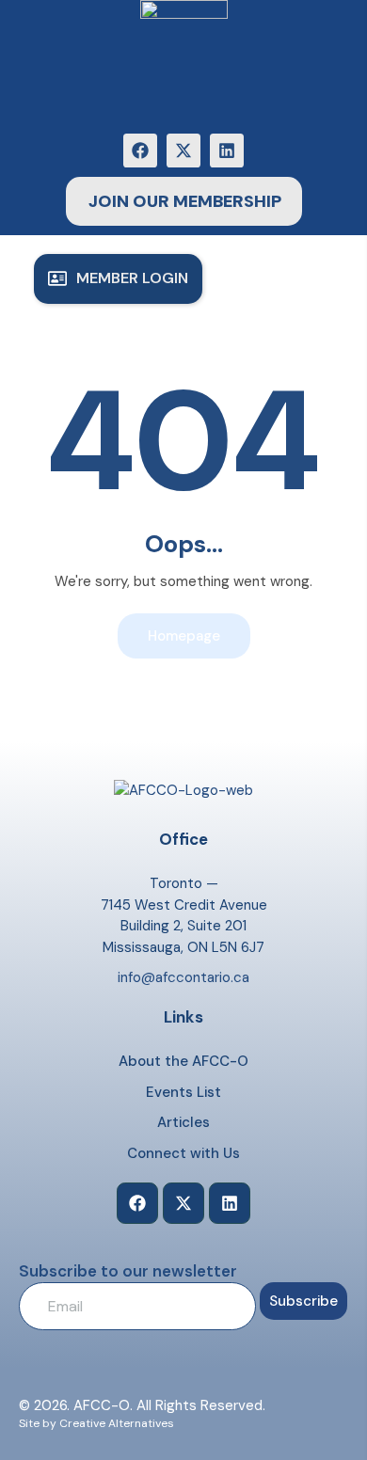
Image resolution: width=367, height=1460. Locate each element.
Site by (37, 1423)
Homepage (184, 636)
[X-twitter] (183, 150)
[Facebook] (140, 150)
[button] (118, 279)
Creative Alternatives (116, 1423)
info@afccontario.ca (183, 977)
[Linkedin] (227, 150)
